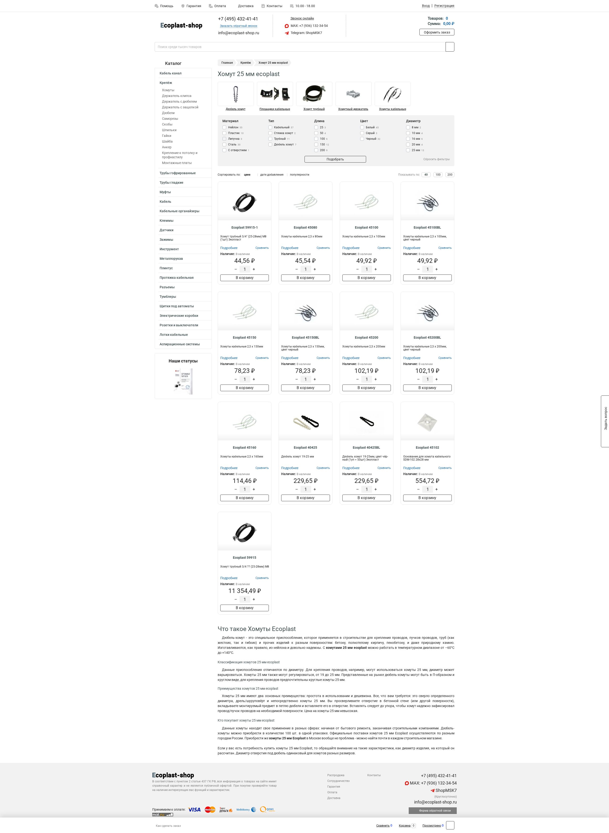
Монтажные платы (177, 163)
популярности (299, 174)
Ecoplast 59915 (244, 557)
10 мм (417, 133)
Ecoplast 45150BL (305, 337)
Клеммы (166, 220)
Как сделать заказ (168, 826)
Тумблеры (168, 297)
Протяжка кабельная (177, 277)
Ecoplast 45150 (244, 337)
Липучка (235, 138)
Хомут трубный (314, 109)
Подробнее (228, 248)
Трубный (282, 138)
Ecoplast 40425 (305, 447)
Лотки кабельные (174, 335)
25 (323, 127)
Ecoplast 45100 (366, 227)
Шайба (167, 141)
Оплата (220, 6)
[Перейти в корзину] (422, 21)
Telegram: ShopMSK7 (306, 33)
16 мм (417, 138)
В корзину (245, 277)
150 (324, 144)
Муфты (165, 192)
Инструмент (169, 249)
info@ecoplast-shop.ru (435, 801)
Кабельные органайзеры (179, 211)
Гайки (166, 136)
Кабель (165, 201)
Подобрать (335, 159)
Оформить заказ (437, 32)
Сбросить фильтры (436, 159)
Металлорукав (171, 258)
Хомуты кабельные (392, 109)
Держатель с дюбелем (179, 101)
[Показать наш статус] (183, 381)
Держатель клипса (177, 96)
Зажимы (166, 239)
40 (426, 174)
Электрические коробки (179, 316)
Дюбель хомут (236, 109)
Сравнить (383, 825)
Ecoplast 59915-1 (244, 227)
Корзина (405, 825)
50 (323, 133)
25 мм (418, 150)
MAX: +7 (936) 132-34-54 (309, 26)
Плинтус (166, 268)
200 (324, 150)
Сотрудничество (338, 781)
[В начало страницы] (450, 825)
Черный (373, 138)
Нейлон (235, 127)
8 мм (416, 127)
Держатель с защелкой (180, 107)
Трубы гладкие (171, 182)
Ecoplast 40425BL (366, 447)
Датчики (166, 230)
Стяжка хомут (285, 133)
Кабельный (284, 127)
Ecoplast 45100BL (427, 227)
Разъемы (167, 287)
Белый (372, 127)
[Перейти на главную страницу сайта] (181, 26)
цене (247, 174)
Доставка (245, 6)
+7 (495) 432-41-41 (237, 19)
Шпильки (169, 130)
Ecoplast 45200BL (427, 337)
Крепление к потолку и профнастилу (179, 155)
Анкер (167, 147)
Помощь (166, 6)
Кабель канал (171, 73)
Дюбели (168, 113)
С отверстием (238, 150)
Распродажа (335, 775)
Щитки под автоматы (177, 306)
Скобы (167, 124)
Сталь (234, 144)
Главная (227, 62)
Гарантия (194, 6)
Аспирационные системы (180, 344)
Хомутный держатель (353, 109)
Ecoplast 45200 (366, 337)
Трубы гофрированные (178, 173)
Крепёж (166, 83)
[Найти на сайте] (450, 47)
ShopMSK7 (446, 790)
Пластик (236, 133)
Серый (371, 133)
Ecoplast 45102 (427, 447)
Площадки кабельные (275, 109)
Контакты (274, 6)
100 (324, 138)
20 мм (417, 144)
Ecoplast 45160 (244, 447)
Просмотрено (431, 825)
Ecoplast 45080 (305, 227)
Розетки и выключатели (179, 325)
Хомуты (168, 90)
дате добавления (272, 174)
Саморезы (170, 118)
